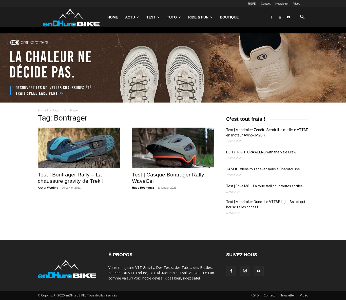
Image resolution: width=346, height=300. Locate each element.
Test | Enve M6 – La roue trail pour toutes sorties (264, 186)
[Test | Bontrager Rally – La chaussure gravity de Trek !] (79, 148)
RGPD (252, 3)
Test (151, 17)
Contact (266, 3)
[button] (302, 17)
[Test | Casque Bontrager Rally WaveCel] (173, 148)
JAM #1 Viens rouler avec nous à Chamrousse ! (263, 169)
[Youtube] (288, 17)
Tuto (172, 17)
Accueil (43, 110)
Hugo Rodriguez (143, 187)
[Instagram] (280, 17)
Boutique (229, 17)
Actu (130, 17)
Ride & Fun (198, 17)
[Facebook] (271, 17)
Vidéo (296, 3)
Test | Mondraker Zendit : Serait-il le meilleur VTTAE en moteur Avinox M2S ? (267, 132)
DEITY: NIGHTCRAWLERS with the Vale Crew (261, 152)
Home (112, 17)
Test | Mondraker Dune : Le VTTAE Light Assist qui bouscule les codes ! (265, 204)
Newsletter (282, 3)
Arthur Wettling (48, 187)
